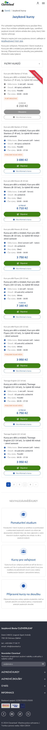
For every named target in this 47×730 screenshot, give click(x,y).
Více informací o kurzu (23, 171)
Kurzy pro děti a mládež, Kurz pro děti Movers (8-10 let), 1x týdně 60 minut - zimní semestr (22, 236)
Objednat (23, 166)
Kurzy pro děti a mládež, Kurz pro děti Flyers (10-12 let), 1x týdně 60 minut (21, 283)
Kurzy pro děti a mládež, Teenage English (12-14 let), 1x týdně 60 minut (22, 385)
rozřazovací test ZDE (12, 41)
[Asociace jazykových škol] (22, 705)
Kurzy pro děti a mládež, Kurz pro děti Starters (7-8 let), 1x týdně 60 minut (21, 78)
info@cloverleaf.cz (14, 646)
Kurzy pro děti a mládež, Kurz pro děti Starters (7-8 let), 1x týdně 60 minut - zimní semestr (22, 133)
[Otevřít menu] (43, 3)
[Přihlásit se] (38, 3)
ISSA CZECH (25, 726)
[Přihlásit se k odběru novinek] (43, 664)
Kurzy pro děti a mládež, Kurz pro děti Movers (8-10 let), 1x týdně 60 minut (21, 186)
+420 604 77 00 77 (12, 643)
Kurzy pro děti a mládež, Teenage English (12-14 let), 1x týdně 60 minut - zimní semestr (22, 440)
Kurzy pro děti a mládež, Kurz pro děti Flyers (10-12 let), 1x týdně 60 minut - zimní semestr (21, 333)
